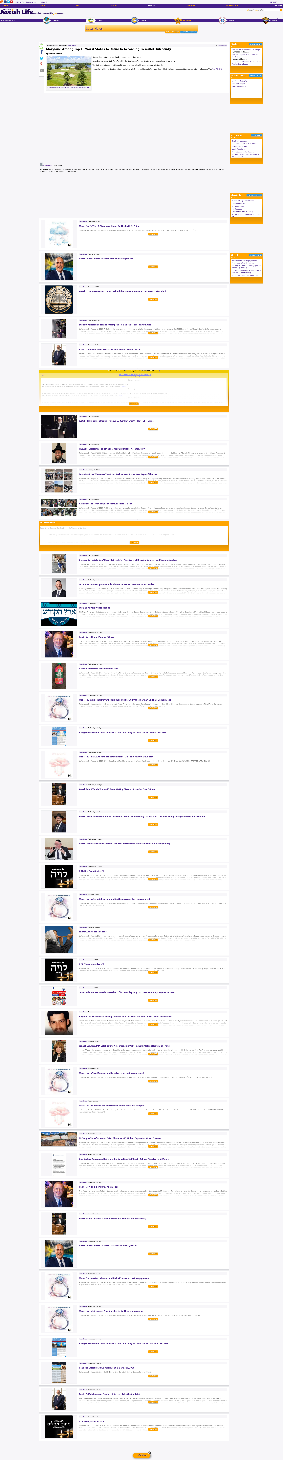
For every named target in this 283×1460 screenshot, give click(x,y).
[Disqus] (134, 132)
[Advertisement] (134, 99)
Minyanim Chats (238, 206)
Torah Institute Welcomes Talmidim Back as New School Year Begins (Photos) (118, 474)
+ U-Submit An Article (188, 32)
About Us (44, 2)
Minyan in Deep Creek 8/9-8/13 (243, 201)
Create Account (31, 2)
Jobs (77, 6)
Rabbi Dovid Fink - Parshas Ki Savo (96, 636)
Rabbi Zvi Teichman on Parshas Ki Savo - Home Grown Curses (110, 349)
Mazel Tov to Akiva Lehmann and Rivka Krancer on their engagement (114, 1278)
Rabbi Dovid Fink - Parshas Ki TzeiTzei (98, 1186)
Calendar (4, 6)
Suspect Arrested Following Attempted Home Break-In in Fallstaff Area (115, 324)
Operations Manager (239, 146)
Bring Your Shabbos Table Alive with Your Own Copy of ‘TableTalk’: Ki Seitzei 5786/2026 (123, 1343)
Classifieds (191, 6)
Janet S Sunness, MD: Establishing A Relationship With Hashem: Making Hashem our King (124, 1045)
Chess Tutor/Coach (238, 203)
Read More (153, 234)
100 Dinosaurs (237, 209)
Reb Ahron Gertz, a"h (239, 81)
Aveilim (258, 75)
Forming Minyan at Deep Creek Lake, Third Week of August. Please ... (245, 276)
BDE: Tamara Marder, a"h (91, 964)
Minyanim (151, 6)
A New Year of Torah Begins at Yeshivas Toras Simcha (105, 503)
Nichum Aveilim (232, 6)
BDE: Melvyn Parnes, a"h (91, 1421)
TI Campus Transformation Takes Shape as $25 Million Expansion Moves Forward (120, 1138)
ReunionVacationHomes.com (55, 87)
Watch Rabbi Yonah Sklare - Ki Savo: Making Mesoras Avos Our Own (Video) (117, 789)
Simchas (114, 6)
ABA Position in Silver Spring (242, 212)
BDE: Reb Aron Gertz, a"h (91, 870)
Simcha (258, 44)
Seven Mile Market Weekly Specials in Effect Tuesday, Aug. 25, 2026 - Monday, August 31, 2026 (127, 992)
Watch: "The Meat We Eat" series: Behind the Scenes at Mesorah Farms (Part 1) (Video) (122, 291)
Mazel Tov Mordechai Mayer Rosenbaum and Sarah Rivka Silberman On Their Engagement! (125, 699)
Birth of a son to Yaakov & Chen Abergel (246, 50)
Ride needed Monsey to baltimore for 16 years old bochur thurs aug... (246, 271)
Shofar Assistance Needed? (93, 931)
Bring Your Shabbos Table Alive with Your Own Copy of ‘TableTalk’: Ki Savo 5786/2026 (122, 732)
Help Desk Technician (239, 141)
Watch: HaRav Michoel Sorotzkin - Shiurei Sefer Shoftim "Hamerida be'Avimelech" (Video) (124, 843)
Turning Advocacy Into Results (94, 607)
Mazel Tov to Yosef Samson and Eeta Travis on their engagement (111, 1072)
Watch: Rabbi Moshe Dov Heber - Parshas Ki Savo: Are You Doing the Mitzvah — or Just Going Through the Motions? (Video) (142, 816)
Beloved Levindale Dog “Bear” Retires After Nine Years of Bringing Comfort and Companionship (128, 559)
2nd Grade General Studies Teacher (244, 144)
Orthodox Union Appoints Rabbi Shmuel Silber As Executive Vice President (117, 584)
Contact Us (278, 6)
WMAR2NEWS (72, 45)
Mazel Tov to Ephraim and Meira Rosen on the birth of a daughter (112, 1105)
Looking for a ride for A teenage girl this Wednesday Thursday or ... (246, 266)
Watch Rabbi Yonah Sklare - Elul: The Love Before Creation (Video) (112, 1218)
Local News (94, 28)
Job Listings (236, 135)
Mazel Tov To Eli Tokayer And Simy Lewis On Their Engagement (111, 1310)
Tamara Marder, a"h (239, 84)
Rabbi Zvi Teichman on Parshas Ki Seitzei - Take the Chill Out (109, 1394)
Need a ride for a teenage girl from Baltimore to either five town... (244, 262)
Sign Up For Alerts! (172, 32)
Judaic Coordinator (239, 149)
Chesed (42, 6)
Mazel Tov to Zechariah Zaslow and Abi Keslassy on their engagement (114, 898)
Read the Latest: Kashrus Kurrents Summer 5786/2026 (106, 1367)
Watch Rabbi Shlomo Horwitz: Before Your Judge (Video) (108, 1245)
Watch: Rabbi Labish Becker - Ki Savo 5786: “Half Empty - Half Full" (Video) (116, 420)
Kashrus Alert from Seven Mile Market (98, 668)
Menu (275, 2)
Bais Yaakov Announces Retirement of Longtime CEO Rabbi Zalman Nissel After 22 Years (124, 1158)
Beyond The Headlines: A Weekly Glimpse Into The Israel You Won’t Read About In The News (125, 1016)
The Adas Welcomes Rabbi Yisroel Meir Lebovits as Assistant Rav (112, 448)
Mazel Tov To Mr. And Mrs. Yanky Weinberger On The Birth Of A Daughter (116, 756)
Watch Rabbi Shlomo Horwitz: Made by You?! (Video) (106, 258)
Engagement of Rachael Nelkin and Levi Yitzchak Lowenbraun (246, 63)
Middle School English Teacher (243, 152)
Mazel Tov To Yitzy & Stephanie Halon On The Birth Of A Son (109, 225)
